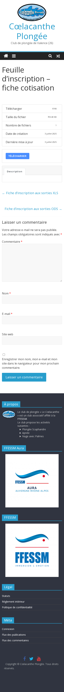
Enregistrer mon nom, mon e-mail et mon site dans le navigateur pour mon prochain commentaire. (30, 363)
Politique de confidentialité (17, 607)
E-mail (7, 314)
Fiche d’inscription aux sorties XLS (30, 193)
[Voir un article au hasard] (58, 56)
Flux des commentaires (15, 640)
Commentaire (12, 242)
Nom (6, 293)
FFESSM (22, 418)
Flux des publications (14, 634)
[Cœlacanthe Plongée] (6, 56)
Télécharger (17, 156)
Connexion (8, 629)
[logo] (9, 412)
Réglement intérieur (13, 601)
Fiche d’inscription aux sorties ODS (33, 209)
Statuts (6, 596)
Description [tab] (14, 171)
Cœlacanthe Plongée (32, 31)
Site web (7, 334)
